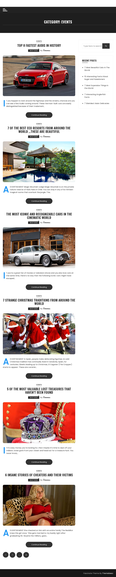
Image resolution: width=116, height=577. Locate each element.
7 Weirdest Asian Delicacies (96, 103)
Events (39, 41)
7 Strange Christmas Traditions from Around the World (39, 302)
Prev (5, 555)
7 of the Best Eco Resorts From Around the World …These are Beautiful (39, 130)
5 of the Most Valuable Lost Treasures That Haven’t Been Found (39, 391)
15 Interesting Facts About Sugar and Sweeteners (96, 78)
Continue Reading (39, 115)
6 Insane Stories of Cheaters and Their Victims (39, 475)
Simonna (46, 50)
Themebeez (107, 573)
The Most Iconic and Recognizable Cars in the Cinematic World (39, 216)
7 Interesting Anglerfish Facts (95, 95)
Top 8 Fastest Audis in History (39, 45)
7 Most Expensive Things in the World (96, 86)
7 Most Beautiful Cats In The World (97, 69)
